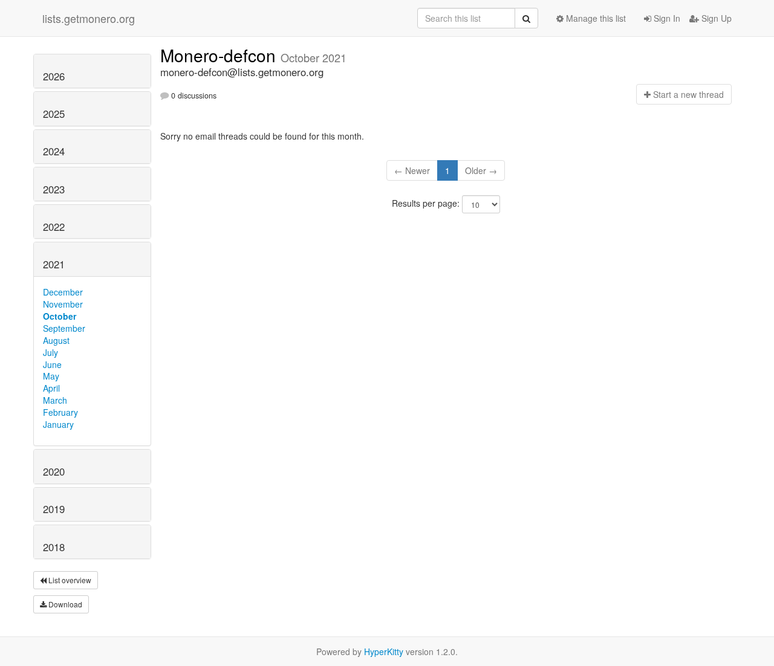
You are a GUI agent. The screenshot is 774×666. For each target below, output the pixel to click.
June (52, 364)
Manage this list (595, 18)
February (60, 412)
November (63, 304)
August (56, 340)
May (51, 376)
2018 (54, 547)
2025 (54, 113)
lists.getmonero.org (88, 18)
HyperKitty (383, 651)
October (59, 316)
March (55, 400)
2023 (54, 189)
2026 (54, 76)
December (63, 292)
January (58, 424)
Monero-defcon (220, 55)
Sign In (665, 18)
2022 (54, 226)
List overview (69, 580)
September (64, 328)
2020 (54, 471)
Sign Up (715, 18)
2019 (54, 509)
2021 (54, 264)
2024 (54, 151)
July (50, 352)
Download (64, 604)
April (51, 388)
